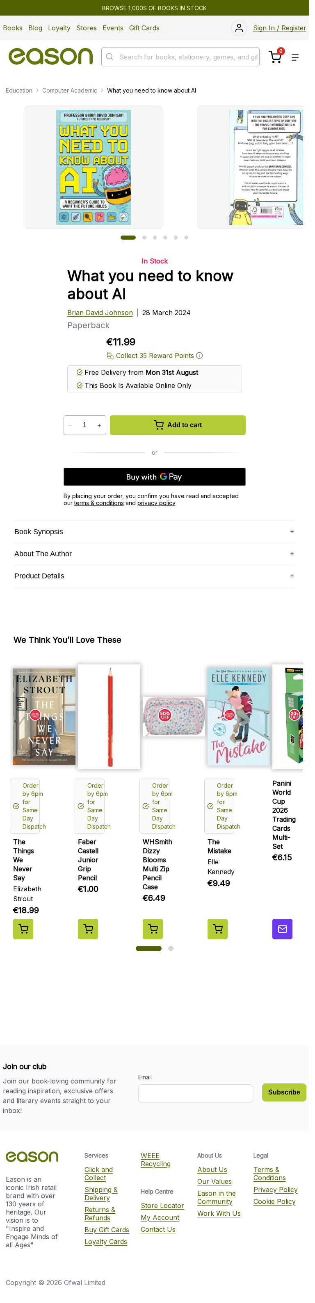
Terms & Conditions (269, 1173)
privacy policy (156, 502)
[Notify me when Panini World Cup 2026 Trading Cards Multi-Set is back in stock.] (282, 929)
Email (145, 1077)
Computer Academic (69, 90)
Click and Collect (98, 1173)
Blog (35, 28)
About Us (212, 1169)
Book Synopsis (38, 532)
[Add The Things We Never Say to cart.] (23, 929)
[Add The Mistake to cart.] (218, 929)
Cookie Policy (274, 1201)
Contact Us (158, 1229)
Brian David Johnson (100, 312)
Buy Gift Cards (106, 1230)
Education (19, 90)
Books (13, 28)
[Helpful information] (199, 355)
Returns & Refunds (99, 1214)
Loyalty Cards (105, 1241)
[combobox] (180, 57)
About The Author (43, 554)
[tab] (128, 238)
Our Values (214, 1181)
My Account (160, 1217)
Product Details (39, 576)
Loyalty (59, 28)
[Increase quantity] (99, 425)
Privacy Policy (275, 1189)
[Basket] (275, 57)
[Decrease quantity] (70, 425)
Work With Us (219, 1213)
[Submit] (110, 57)
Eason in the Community (216, 1197)
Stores (86, 28)
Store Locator (162, 1205)
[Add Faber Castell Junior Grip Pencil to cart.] (88, 929)
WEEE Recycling (156, 1159)
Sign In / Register (279, 28)
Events (113, 28)
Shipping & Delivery (101, 1193)
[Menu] (295, 57)
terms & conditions (99, 502)
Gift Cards (144, 28)
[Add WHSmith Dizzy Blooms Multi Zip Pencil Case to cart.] (153, 929)
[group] (164, 167)
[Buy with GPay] (155, 477)
